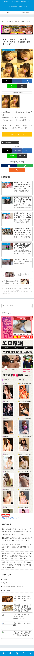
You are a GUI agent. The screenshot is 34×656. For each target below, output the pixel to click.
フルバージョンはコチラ (17, 134)
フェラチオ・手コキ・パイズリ (11, 142)
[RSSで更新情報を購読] (17, 170)
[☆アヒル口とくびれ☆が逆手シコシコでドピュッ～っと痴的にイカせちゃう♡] (10, 101)
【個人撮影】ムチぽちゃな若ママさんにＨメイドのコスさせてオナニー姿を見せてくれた (16, 539)
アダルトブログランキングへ (10, 518)
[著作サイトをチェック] (9, 165)
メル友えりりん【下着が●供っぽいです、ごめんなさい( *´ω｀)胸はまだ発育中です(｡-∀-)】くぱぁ (16, 547)
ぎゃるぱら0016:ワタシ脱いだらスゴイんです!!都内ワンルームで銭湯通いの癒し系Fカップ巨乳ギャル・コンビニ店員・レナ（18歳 (16, 555)
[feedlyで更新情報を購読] (25, 165)
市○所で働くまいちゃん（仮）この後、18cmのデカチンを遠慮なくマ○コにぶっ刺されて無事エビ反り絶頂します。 (16, 564)
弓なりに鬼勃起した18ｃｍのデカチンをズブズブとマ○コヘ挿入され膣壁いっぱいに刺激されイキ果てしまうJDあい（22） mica (16, 531)
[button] (22, 86)
